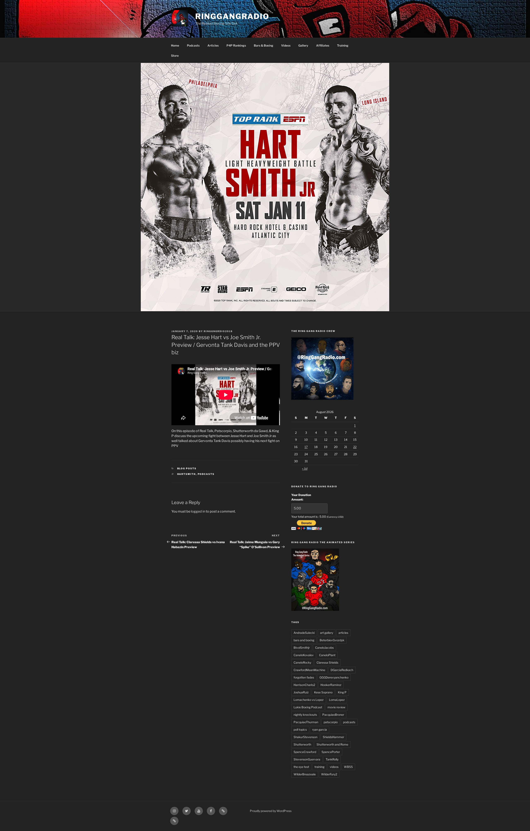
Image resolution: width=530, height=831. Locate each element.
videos (334, 767)
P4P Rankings (236, 45)
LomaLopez (337, 699)
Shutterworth (302, 744)
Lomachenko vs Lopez (309, 699)
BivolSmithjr (302, 647)
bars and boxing (304, 640)
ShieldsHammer (333, 737)
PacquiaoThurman (306, 722)
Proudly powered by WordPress (271, 811)
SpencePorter (331, 752)
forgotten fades (304, 677)
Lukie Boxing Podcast (308, 707)
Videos (285, 45)
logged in (198, 511)
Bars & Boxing (263, 45)
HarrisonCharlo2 (304, 685)
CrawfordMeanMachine (309, 670)
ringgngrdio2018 (218, 331)
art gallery (326, 632)
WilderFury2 (329, 774)
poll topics (300, 729)
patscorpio (331, 722)
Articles (213, 45)
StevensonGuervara (307, 759)
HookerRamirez (330, 685)
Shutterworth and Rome (332, 744)
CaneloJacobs (324, 647)
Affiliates (322, 45)
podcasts (206, 474)
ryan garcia (319, 729)
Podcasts (193, 45)
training (319, 767)
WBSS (348, 767)
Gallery (303, 45)
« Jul (304, 468)
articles (343, 632)
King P (342, 692)
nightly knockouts (305, 714)
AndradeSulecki (304, 632)
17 (306, 447)
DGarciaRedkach (342, 670)
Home (175, 45)
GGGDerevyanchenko (333, 677)
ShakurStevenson (305, 737)
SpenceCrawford (305, 752)
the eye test (301, 767)
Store (175, 55)
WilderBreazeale (305, 774)
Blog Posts (187, 468)
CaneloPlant (327, 655)
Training (342, 45)
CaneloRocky (302, 662)
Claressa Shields (327, 662)
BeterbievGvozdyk (332, 640)
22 (355, 447)
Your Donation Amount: (301, 497)
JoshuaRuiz (301, 692)
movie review (336, 707)
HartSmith (186, 474)
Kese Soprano (323, 692)
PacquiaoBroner (333, 714)
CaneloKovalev (304, 655)
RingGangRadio (232, 16)
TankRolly (332, 759)
